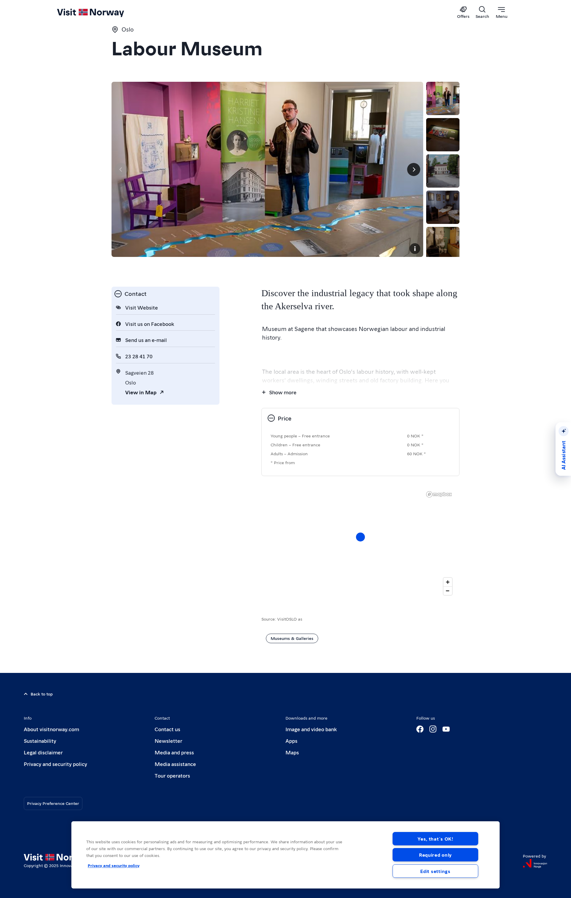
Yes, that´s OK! (435, 839)
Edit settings (435, 871)
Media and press (174, 752)
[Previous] (121, 169)
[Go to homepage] (100, 12)
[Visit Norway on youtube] (446, 729)
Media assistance (175, 763)
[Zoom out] (447, 590)
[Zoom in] (447, 582)
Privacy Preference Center (53, 803)
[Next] (413, 169)
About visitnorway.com (51, 729)
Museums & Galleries (292, 638)
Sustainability (40, 740)
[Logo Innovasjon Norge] (535, 863)
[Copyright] (415, 248)
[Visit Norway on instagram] (433, 729)
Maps (292, 752)
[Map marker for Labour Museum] (360, 537)
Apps (291, 740)
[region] (285, 854)
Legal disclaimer (43, 752)
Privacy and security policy (55, 763)
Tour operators (172, 775)
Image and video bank (311, 729)
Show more (283, 392)
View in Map (140, 392)
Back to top (42, 693)
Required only (435, 855)
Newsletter (168, 740)
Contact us (167, 729)
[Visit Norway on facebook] (419, 729)
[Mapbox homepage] (439, 494)
